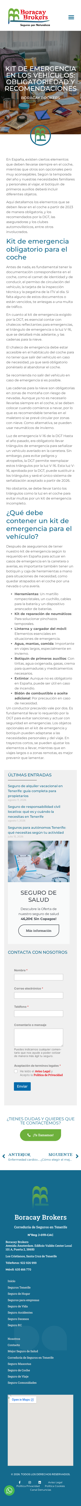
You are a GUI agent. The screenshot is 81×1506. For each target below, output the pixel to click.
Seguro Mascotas (19, 1364)
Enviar (22, 1086)
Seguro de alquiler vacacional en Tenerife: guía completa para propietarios (35, 791)
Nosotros (14, 1339)
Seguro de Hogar (19, 1294)
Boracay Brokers (41, 1217)
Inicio (11, 1281)
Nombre (21, 970)
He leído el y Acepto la (41, 1073)
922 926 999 (28, 1263)
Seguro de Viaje (18, 1376)
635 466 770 (23, 1269)
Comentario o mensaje (30, 1025)
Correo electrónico (28, 988)
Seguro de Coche (19, 1370)
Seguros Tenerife (19, 1287)
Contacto (14, 1345)
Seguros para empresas (23, 1300)
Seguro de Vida (18, 1306)
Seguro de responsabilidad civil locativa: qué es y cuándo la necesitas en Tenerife (34, 812)
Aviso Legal (42, 1071)
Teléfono (21, 1006)
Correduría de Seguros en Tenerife (40, 1227)
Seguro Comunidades (22, 1383)
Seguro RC (15, 1325)
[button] (71, 17)
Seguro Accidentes (20, 1312)
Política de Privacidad (48, 1075)
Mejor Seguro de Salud (23, 1351)
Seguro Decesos (18, 1319)
